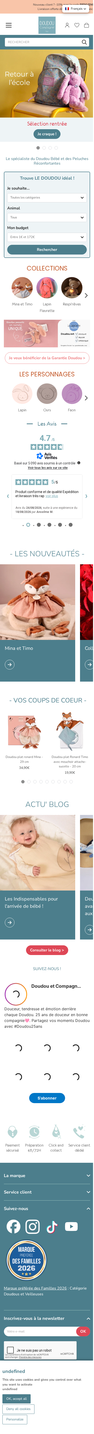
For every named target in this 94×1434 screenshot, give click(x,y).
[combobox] (47, 197)
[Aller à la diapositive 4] (56, 148)
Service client (18, 1192)
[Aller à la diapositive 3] (50, 148)
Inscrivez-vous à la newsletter (34, 1318)
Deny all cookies (18, 1409)
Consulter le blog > (47, 950)
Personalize (14, 1419)
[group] (22, 292)
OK (83, 1331)
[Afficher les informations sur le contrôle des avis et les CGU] (79, 463)
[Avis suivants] (86, 496)
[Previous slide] (8, 295)
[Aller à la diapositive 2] (44, 148)
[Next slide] (86, 295)
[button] (75, 9)
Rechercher (47, 249)
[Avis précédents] (7, 496)
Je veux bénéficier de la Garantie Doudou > (47, 358)
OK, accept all (16, 1398)
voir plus (52, 496)
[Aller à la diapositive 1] (38, 148)
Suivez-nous (16, 1208)
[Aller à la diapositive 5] (47, 782)
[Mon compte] (67, 25)
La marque (14, 1176)
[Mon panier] (86, 25)
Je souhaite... (18, 188)
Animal (13, 208)
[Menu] (8, 25)
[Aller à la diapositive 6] (53, 782)
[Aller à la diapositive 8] (65, 782)
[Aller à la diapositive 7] (59, 782)
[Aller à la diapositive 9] (71, 782)
